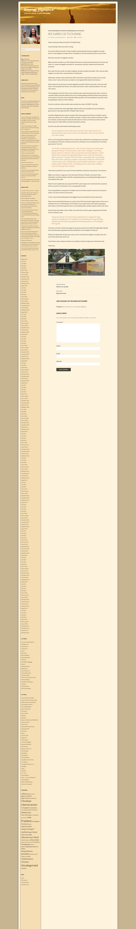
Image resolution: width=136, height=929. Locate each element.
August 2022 (24, 360)
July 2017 (23, 482)
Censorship (33, 798)
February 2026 (24, 272)
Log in (22, 878)
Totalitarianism (27, 859)
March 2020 (24, 416)
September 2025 (25, 283)
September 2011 (25, 632)
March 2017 (24, 489)
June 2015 (23, 533)
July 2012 (23, 610)
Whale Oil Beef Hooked (26, 782)
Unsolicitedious (25, 775)
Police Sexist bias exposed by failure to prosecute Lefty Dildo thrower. (29, 175)
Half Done (23, 659)
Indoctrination (26, 826)
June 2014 (23, 559)
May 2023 (23, 341)
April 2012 (23, 617)
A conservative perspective (27, 642)
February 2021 (24, 396)
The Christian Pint (25, 670)
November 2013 (25, 575)
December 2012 (25, 599)
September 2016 (25, 500)
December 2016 (25, 495)
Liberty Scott (24, 724)
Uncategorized (29, 865)
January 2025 (24, 301)
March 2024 (24, 321)
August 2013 (24, 582)
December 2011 (25, 626)
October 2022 (24, 356)
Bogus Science (25, 798)
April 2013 (23, 590)
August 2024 (24, 312)
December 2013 (25, 573)
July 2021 (23, 385)
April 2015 (23, 537)
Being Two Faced (61, 292)
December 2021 (25, 374)
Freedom (26, 820)
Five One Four (29, 162)
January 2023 (24, 349)
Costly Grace (24, 648)
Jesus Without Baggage (26, 662)
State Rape (31, 854)
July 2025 (23, 288)
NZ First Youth (24, 735)
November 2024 (25, 305)
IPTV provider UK (25, 146)
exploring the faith (25, 657)
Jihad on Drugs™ (27, 829)
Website (59, 361)
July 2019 (23, 433)
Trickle (22, 768)
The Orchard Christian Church (28, 677)
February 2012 (24, 621)
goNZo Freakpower (26, 709)
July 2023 (23, 336)
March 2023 (24, 345)
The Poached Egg (25, 679)
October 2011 (24, 630)
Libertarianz (24, 840)
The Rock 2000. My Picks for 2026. (29, 200)
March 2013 (24, 593)
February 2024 (24, 323)
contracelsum (24, 646)
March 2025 (24, 296)
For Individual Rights (26, 706)
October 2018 (24, 453)
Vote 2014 (81, 30)
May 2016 (23, 509)
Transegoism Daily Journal (27, 764)
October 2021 (24, 378)
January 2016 (24, 517)
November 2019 (25, 425)
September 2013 (25, 579)
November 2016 (25, 498)
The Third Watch (25, 757)
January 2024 (24, 325)
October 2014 (24, 551)
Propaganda (25, 844)
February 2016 (24, 515)
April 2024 (23, 318)
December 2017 (25, 471)
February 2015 (24, 542)
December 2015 (25, 520)
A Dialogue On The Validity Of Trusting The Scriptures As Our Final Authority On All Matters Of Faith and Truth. (30, 244)
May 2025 (23, 292)
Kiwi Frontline (24, 713)
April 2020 (23, 414)
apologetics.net (25, 644)
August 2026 (24, 259)
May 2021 (23, 389)
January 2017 (24, 493)
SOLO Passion (24, 746)
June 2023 (23, 338)
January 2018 (24, 469)
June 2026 (23, 263)
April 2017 (23, 486)
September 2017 (25, 478)
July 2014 (23, 557)
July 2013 (23, 584)
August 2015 (24, 528)
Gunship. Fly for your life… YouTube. (30, 190)
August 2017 (24, 480)
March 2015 (24, 540)
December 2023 (25, 327)
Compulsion (25, 808)
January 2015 (24, 544)
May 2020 (23, 411)
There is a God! (25, 856)
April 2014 (23, 564)
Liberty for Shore (25, 722)
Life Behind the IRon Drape (27, 726)
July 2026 (23, 261)
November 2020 (25, 402)
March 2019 (24, 442)
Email (58, 353)
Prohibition (36, 842)
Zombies (23, 868)
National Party (24, 842)
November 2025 (25, 279)
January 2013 (24, 597)
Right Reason (24, 668)
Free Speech (36, 821)
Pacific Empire (24, 740)
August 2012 (24, 608)
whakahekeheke (25, 779)
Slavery (30, 851)
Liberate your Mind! (30, 837)
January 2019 (24, 447)
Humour (29, 824)
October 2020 (24, 405)
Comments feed (25, 882)
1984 (23, 794)
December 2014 (25, 546)
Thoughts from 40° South (27, 759)
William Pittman (25, 155)
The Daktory (24, 753)
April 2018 (23, 462)
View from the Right (26, 688)
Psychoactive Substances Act (68, 30)
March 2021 (24, 394)
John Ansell (24, 711)
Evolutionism (24, 817)
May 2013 (23, 588)
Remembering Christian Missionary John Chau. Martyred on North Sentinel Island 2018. (29, 194)
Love (29, 840)
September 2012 (25, 606)
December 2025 (25, 276)
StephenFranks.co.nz (26, 748)
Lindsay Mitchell (25, 729)
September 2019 (25, 429)
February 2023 (24, 347)
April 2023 (23, 343)
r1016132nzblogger (26, 742)
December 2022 (25, 352)
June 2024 (23, 314)
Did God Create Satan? (26, 240)
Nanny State (35, 840)
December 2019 (25, 422)
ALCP (49, 30)
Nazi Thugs (30, 842)
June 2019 (23, 436)
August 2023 (24, 334)
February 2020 (24, 418)
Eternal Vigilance (25, 655)
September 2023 (25, 332)
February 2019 (24, 444)
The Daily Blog (24, 751)
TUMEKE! (23, 771)
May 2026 (23, 265)
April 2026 (23, 268)
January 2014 (24, 570)
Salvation (32, 844)
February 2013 (24, 595)
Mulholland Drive (25, 666)
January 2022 (24, 372)
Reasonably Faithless (26, 744)
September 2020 (25, 407)
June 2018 (23, 460)
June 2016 (23, 506)
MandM (23, 664)
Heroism (24, 824)
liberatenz (23, 717)
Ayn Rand (32, 794)
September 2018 (25, 456)
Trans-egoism (24, 762)
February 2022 (24, 369)
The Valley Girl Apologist (27, 682)
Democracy (26, 812)
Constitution (33, 808)
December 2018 (25, 449)
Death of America (32, 810)
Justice (24, 832)
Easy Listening (25, 815)
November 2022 (25, 354)
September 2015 (25, 526)
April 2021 (23, 391)
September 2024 (25, 310)
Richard (70, 37)
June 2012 (23, 612)
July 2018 (23, 458)
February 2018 (24, 467)
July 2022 (23, 363)
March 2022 (24, 367)
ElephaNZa (24, 653)
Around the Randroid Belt (27, 698)
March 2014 (24, 566)
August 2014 (24, 555)
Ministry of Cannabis (62, 285)
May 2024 (23, 316)
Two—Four (24, 773)
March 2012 (24, 619)
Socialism (25, 854)
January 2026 (24, 274)
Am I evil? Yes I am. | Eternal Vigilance (74, 307)
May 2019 (23, 438)
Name (58, 346)
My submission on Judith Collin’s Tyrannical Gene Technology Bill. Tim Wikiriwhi (30, 127)
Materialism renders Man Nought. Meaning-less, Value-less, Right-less (29, 166)
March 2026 (24, 270)
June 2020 (23, 409)
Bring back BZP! (31, 153)
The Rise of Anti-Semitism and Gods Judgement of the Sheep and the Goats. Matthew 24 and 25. (30, 227)
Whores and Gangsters (26, 784)
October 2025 (24, 281)
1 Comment (79, 37)
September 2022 (25, 358)
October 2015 (24, 524)
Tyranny (25, 862)
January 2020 (24, 420)
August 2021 (24, 383)
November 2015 (25, 522)
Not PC (23, 733)
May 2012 (23, 615)
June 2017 (23, 484)
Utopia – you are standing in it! (28, 777)
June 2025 (23, 290)
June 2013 (23, 586)
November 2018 (25, 451)
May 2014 (23, 562)
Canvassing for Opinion (27, 704)
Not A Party (24, 731)
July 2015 (23, 531)
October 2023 (24, 330)
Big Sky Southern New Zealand (28, 702)
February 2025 (24, 299)
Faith (29, 817)
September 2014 (25, 553)
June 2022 (23, 365)
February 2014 (24, 568)
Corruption (24, 810)
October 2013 (24, 577)
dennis (22, 651)
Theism (36, 854)
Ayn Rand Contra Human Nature (29, 700)
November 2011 (25, 628)
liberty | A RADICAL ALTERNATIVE (29, 720)
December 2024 (25, 303)
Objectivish (24, 737)
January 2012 (24, 624)
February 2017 (24, 491)
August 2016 (24, 502)
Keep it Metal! (32, 832)
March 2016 (24, 513)
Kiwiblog (23, 715)
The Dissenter (24, 755)
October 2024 (24, 307)
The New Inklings (25, 675)
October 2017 (24, 475)
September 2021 (25, 380)
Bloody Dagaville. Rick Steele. (28, 198)
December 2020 (25, 400)
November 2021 (25, 376)
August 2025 (24, 285)
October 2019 (24, 427)
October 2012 (24, 604)
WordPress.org (25, 884)
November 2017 (25, 473)
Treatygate (23, 766)
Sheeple (24, 851)
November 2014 (25, 548)
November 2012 (25, 601)
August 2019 (24, 431)
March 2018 (24, 464)
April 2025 (23, 294)
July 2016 (23, 504)
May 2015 (23, 535)
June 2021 (23, 387)
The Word (23, 684)
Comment (60, 322)
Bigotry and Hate (26, 796)
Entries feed (24, 880)
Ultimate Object (25, 686)
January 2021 (24, 398)
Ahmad (23, 162)
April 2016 (23, 511)
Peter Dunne (55, 30)
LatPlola (23, 135)
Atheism (27, 794)
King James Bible (26, 835)
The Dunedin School (26, 673)
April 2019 (23, 440)
